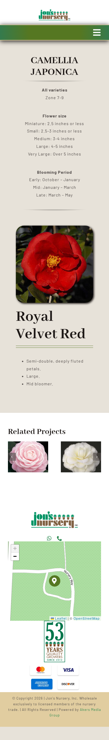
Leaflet (60, 618)
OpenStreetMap (87, 618)
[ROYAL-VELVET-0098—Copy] (54, 513)
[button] (12, 457)
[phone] (59, 538)
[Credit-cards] (54, 664)
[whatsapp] (49, 538)
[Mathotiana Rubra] (67, 443)
